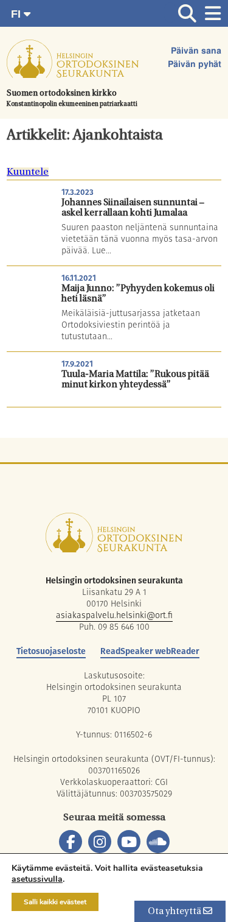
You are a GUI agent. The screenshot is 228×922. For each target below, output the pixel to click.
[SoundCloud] (158, 841)
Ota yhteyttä (175, 912)
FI (17, 14)
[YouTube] (128, 841)
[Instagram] (99, 841)
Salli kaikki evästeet (55, 902)
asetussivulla (37, 879)
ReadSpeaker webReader (149, 651)
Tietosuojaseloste (51, 651)
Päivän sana (196, 51)
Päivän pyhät (194, 64)
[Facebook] (70, 841)
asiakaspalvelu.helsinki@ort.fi (114, 615)
